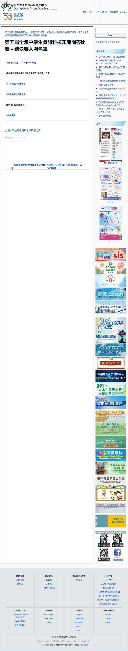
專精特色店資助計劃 (108, 584)
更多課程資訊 (105, 115)
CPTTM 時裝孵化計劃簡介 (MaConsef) (19, 615)
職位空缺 (108, 614)
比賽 (98, 12)
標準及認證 (20, 580)
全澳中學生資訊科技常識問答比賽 (23, 130)
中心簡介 (79, 614)
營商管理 (19, 584)
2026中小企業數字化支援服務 (108, 596)
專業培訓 (49, 580)
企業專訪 (49, 622)
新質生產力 (49, 618)
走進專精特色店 (108, 588)
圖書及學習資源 (49, 588)
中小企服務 (108, 580)
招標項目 (108, 622)
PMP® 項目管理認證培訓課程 (112, 80)
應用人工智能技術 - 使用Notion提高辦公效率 (110, 110)
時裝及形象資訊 (20, 621)
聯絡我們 (79, 626)
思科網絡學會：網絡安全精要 (112, 56)
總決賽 (12, 115)
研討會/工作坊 (49, 614)
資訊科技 (79, 580)
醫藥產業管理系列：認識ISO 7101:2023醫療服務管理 (110, 62)
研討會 (105, 12)
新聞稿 (78, 630)
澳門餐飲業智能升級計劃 (108, 604)
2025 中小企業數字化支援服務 (108, 600)
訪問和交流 (79, 618)
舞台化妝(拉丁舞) (106, 84)
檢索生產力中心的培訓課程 (108, 41)
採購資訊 (108, 618)
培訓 (91, 12)
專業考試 (49, 584)
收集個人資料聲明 (81, 645)
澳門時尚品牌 (20, 625)
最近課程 (100, 51)
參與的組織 (79, 622)
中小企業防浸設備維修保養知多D (108, 592)
